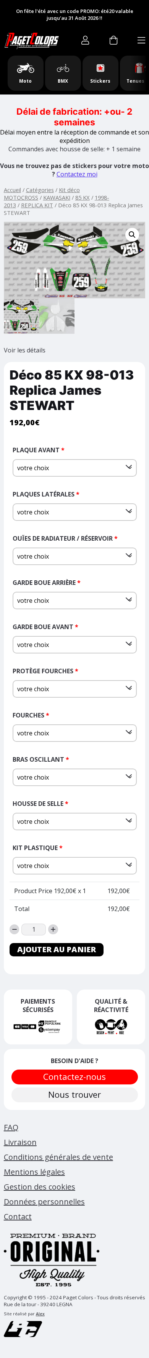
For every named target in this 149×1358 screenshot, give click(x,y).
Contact (18, 1216)
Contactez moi (77, 174)
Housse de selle (40, 803)
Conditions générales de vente (58, 1157)
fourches (31, 715)
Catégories (40, 190)
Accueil (12, 190)
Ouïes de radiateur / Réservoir (65, 538)
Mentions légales (34, 1172)
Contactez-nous (74, 1077)
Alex (40, 1313)
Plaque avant (39, 450)
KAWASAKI (56, 197)
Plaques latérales (46, 494)
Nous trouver (74, 1094)
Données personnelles (44, 1201)
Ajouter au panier (56, 949)
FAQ (11, 1127)
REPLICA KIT (37, 205)
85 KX (82, 197)
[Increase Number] (53, 929)
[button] (132, 235)
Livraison (20, 1142)
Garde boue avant (45, 627)
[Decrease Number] (14, 929)
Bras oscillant (41, 759)
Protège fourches (45, 671)
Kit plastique (38, 848)
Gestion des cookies (39, 1187)
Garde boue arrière (47, 582)
